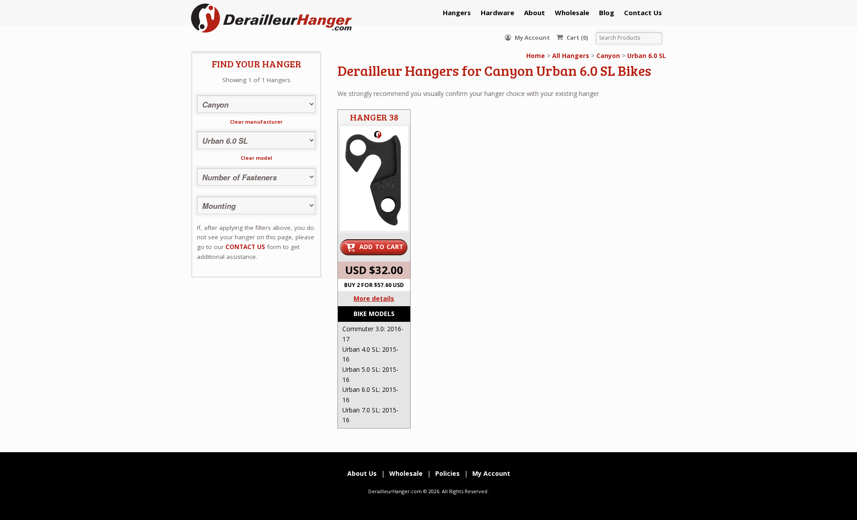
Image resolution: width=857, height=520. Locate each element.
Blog (606, 12)
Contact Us (643, 12)
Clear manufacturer (256, 121)
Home (535, 55)
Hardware (497, 12)
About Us (362, 473)
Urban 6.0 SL (646, 55)
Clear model (256, 157)
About (534, 12)
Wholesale (572, 12)
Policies (447, 473)
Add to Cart (381, 246)
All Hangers (570, 55)
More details (374, 298)
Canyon (608, 55)
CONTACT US (245, 247)
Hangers (457, 12)
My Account (531, 37)
